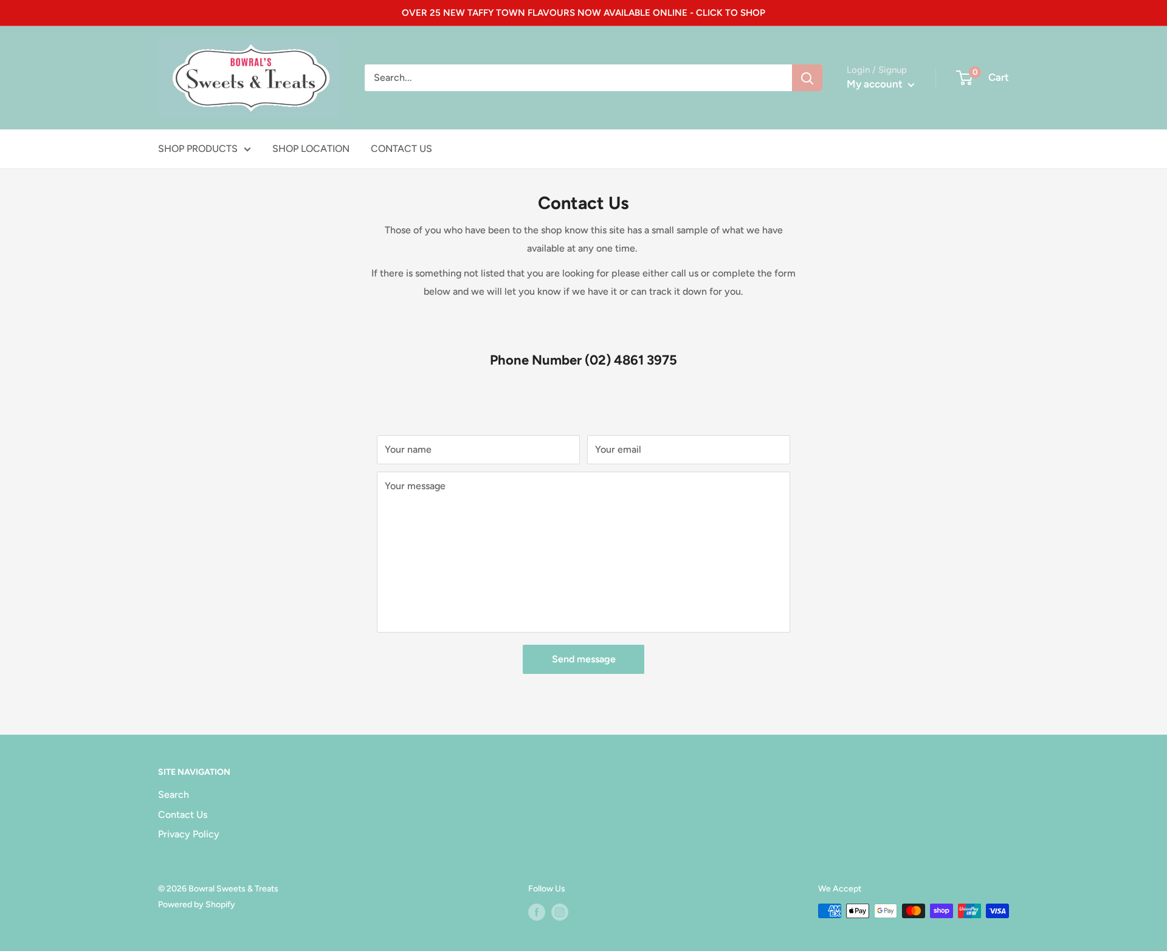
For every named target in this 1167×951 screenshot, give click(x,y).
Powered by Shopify (196, 904)
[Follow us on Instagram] (559, 912)
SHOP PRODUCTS (198, 148)
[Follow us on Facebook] (536, 912)
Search (173, 794)
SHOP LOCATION (310, 148)
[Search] (807, 77)
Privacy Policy (188, 834)
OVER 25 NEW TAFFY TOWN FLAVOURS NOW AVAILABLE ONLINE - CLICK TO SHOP (583, 12)
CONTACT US (401, 148)
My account (876, 84)
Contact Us (182, 814)
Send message (584, 659)
